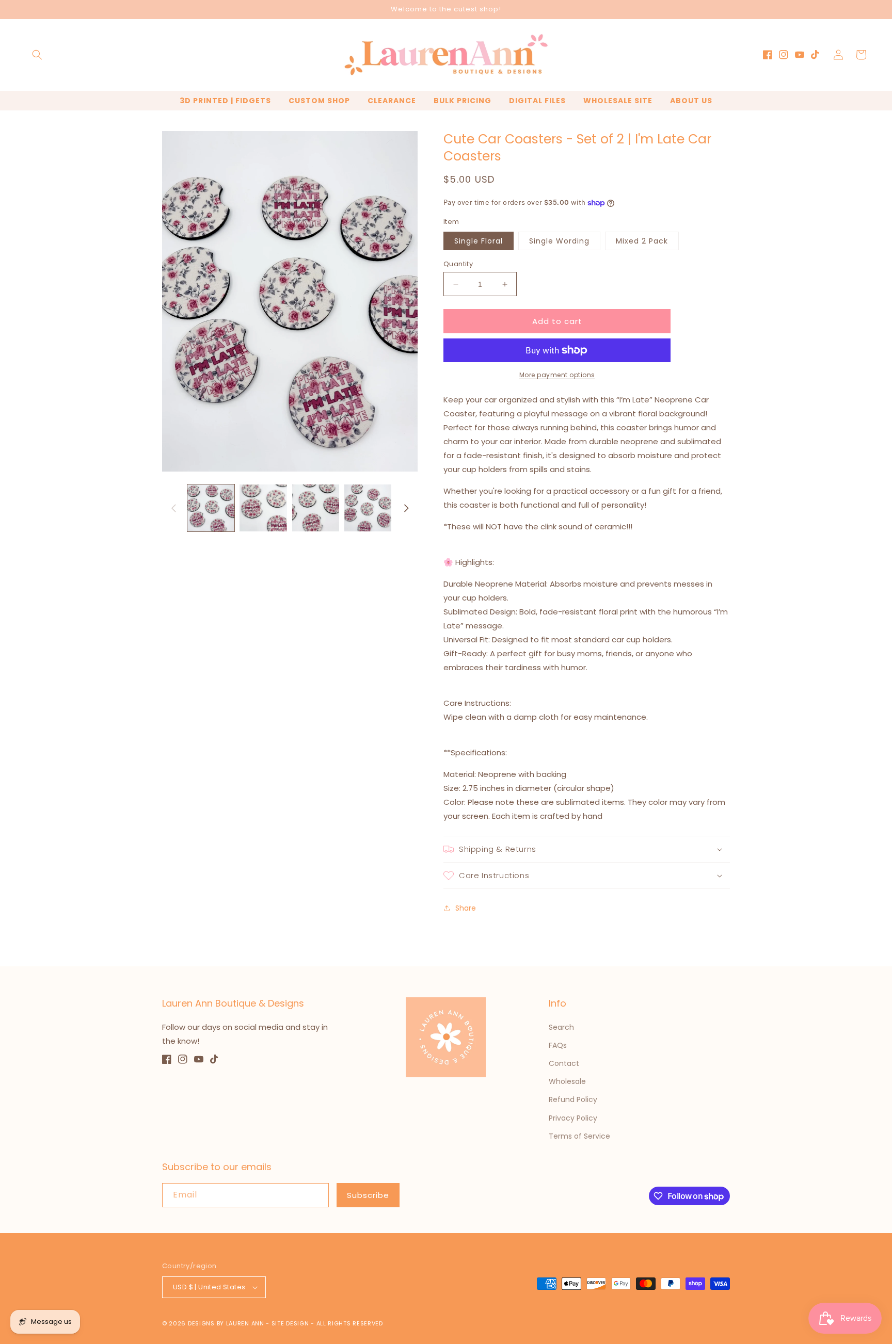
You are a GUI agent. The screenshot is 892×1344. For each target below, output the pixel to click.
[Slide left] (173, 508)
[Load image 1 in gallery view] (210, 507)
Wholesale (567, 1081)
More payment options (557, 374)
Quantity (458, 264)
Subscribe (368, 1195)
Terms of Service (579, 1136)
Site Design (290, 1323)
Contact (564, 1063)
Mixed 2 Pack (642, 241)
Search (561, 1027)
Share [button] (465, 908)
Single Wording (559, 241)
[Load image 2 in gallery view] (263, 507)
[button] (37, 54)
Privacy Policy (573, 1118)
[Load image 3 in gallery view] (315, 507)
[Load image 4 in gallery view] (367, 507)
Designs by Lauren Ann (226, 1323)
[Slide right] (406, 508)
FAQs (558, 1045)
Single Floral (478, 241)
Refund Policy (573, 1099)
